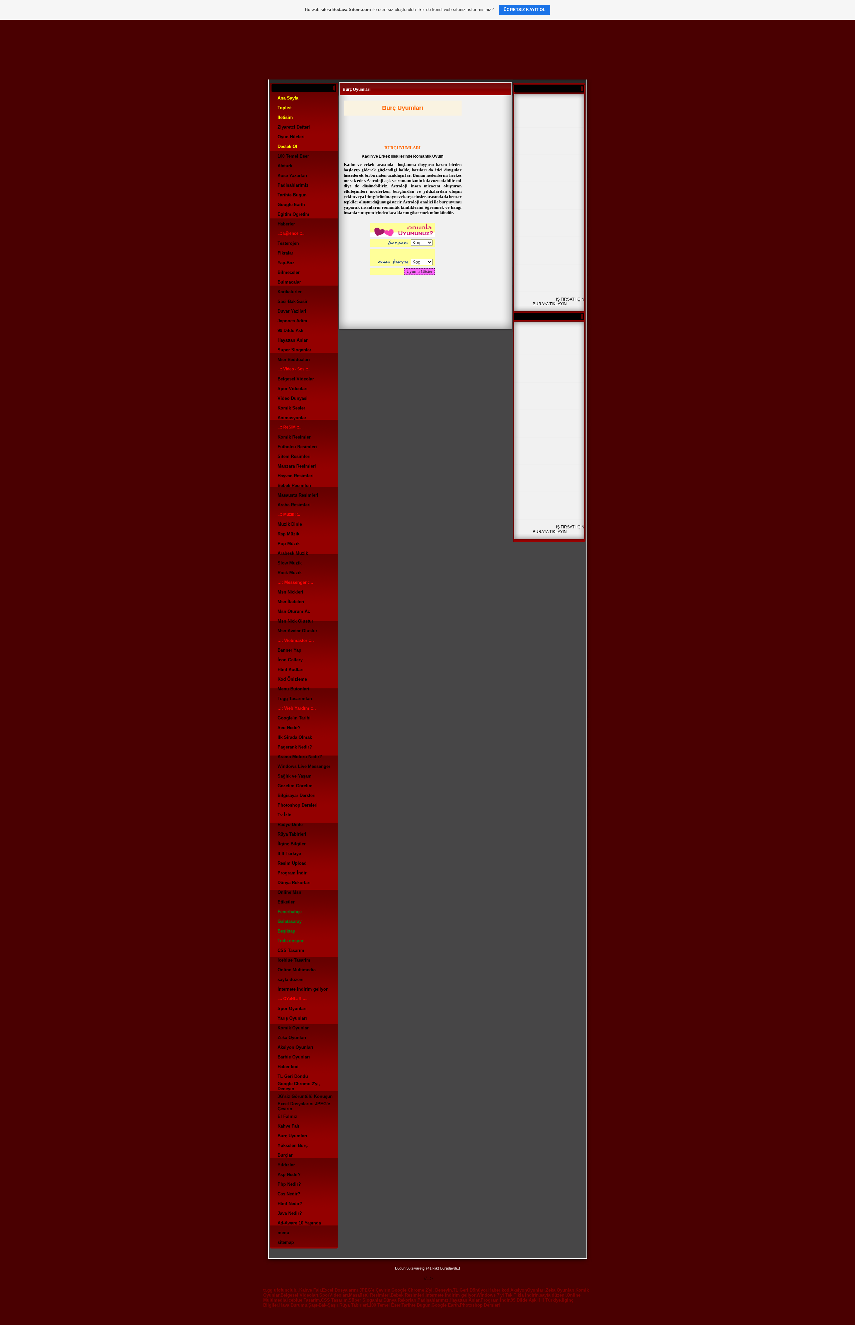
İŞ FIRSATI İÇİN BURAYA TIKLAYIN (558, 301)
